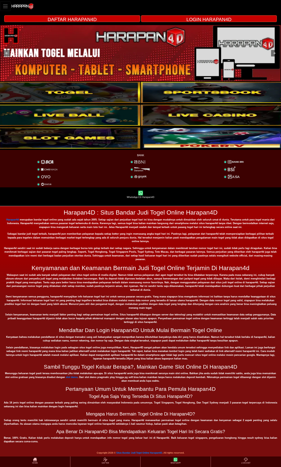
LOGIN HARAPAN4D (208, 19)
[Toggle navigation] (5, 6)
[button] (6, 53)
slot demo (72, 377)
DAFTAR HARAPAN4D (72, 19)
